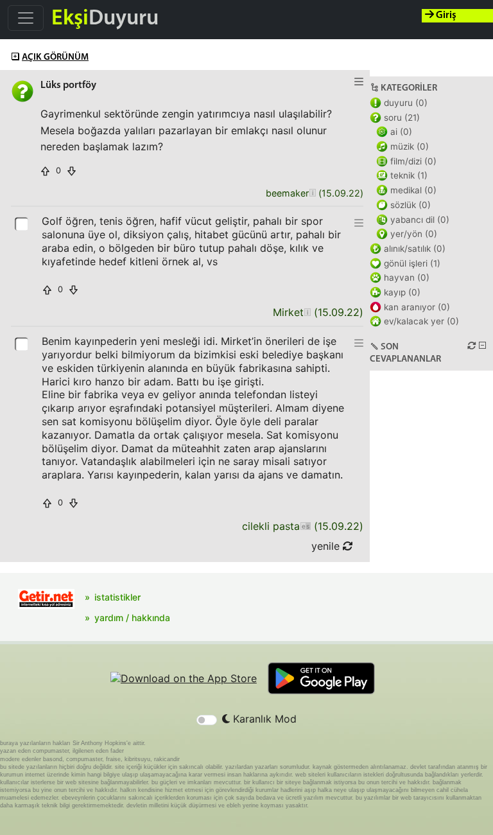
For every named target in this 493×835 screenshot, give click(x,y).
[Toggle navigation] (26, 18)
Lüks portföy (68, 85)
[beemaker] (312, 194)
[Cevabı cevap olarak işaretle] (22, 222)
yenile (327, 546)
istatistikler (117, 597)
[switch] (206, 720)
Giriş (445, 15)
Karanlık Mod (263, 718)
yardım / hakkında (132, 617)
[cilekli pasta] (305, 526)
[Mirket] (307, 312)
